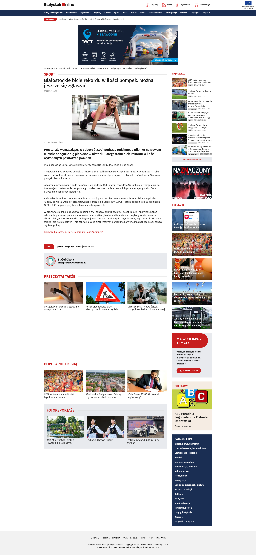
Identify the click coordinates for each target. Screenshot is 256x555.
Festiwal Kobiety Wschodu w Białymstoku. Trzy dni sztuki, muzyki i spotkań (199, 149)
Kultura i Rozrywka (194, 154)
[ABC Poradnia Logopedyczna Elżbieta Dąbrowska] (192, 399)
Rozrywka (179, 498)
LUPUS (79, 247)
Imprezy (154, 5)
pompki (60, 247)
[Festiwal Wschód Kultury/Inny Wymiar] (145, 427)
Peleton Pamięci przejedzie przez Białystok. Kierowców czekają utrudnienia (200, 103)
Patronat (116, 538)
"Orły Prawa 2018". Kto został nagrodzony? (143, 396)
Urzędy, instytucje (183, 512)
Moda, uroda (181, 475)
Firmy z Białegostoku (53, 12)
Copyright (129, 544)
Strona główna (50, 68)
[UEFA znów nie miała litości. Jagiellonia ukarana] (63, 381)
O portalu (95, 538)
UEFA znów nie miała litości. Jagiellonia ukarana (59, 396)
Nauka (142, 12)
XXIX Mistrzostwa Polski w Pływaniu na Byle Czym (60, 441)
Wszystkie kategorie (184, 521)
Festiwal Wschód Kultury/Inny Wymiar (143, 441)
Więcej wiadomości (190, 159)
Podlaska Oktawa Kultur (100, 440)
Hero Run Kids (118, 19)
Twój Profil (160, 538)
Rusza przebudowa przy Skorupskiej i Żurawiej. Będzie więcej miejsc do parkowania (102, 308)
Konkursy (62, 19)
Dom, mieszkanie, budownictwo (190, 448)
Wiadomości (71, 12)
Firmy (169, 5)
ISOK (151, 538)
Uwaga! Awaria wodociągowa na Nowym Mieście (61, 308)
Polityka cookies (115, 544)
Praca (125, 12)
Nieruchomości (155, 12)
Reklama (179, 494)
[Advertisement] (105, 336)
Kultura (107, 12)
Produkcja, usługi (183, 489)
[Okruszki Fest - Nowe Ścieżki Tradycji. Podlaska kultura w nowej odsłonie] (147, 293)
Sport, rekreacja (182, 503)
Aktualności (192, 109)
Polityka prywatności (97, 544)
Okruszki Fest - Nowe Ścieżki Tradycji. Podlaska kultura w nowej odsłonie (146, 308)
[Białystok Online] (59, 5)
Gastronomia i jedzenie (186, 453)
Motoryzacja (171, 12)
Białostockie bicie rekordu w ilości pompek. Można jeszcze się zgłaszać (115, 68)
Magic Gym (69, 247)
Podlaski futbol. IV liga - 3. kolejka (199, 92)
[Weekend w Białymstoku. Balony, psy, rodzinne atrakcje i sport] (105, 381)
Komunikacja (205, 5)
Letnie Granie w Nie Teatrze (100, 19)
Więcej (205, 12)
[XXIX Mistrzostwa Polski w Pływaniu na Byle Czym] (65, 427)
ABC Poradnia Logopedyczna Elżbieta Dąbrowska (191, 417)
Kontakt (133, 538)
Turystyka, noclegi (183, 508)
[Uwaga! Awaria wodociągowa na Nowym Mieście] (63, 293)
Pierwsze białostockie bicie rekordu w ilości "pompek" (73, 232)
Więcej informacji (183, 426)
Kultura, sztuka (182, 471)
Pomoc (143, 538)
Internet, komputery (184, 462)
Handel (178, 457)
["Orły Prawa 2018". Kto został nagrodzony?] (147, 381)
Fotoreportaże (60, 410)
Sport (116, 12)
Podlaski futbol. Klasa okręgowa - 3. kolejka (197, 126)
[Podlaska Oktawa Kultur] (105, 427)
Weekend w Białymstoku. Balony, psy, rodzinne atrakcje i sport (104, 396)
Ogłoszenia (185, 5)
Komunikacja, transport (186, 466)
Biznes (134, 12)
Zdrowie (183, 12)
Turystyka (195, 12)
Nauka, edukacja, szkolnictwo (189, 485)
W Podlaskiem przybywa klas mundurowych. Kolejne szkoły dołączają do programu (199, 115)
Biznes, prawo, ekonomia (187, 444)
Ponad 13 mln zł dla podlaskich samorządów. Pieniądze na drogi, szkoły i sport (199, 137)
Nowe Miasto (88, 247)
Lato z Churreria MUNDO (78, 19)
